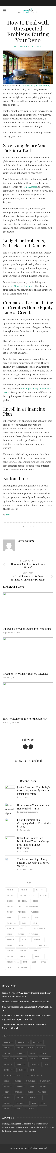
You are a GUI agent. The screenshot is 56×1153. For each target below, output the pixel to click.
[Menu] (4, 10)
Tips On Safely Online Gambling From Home (27, 628)
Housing (20, 934)
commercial (23, 901)
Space (43, 962)
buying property (28, 895)
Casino (10, 901)
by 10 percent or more (22, 286)
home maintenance (37, 929)
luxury (10, 945)
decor (35, 901)
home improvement (15, 929)
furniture (12, 917)
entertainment (32, 906)
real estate (25, 956)
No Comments (37, 46)
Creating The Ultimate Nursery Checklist (25, 673)
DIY (19, 906)
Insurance (33, 934)
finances (22, 912)
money (31, 945)
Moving (10, 951)
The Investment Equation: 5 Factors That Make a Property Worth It (33, 863)
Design (10, 906)
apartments (26, 890)
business (11, 895)
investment (12, 940)
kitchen (26, 940)
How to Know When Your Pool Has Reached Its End (33, 807)
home (8, 515)
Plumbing (22, 951)
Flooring (35, 912)
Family (10, 912)
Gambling (25, 917)
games (36, 917)
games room (12, 923)
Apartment (12, 890)
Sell (34, 962)
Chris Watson (20, 46)
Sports (10, 967)
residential (13, 962)
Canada (43, 895)
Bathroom (40, 890)
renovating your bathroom (35, 85)
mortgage (43, 945)
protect (10, 956)
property (35, 951)
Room (25, 962)
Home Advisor (30, 186)
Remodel (39, 956)
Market (21, 945)
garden (25, 923)
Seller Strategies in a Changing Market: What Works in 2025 (34, 823)
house (9, 934)
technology (23, 967)
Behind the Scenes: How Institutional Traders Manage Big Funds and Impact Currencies (33, 842)
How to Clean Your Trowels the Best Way (25, 718)
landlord (38, 940)
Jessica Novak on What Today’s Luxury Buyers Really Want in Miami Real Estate (33, 790)
